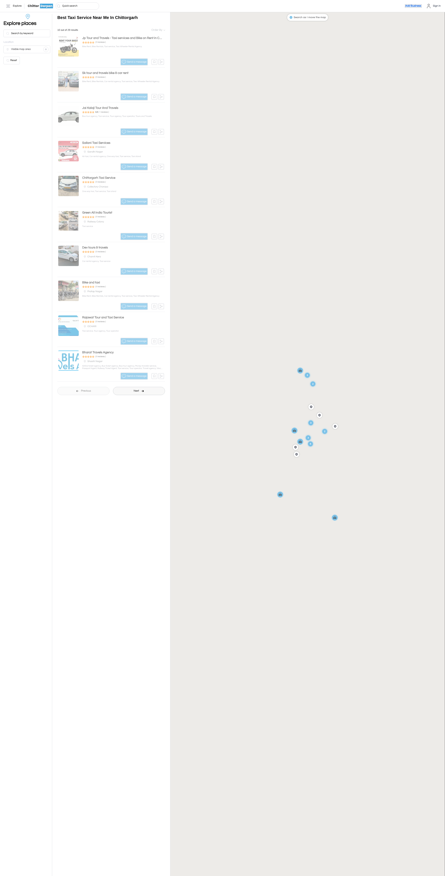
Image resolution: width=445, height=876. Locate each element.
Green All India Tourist (97, 212)
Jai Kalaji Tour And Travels (100, 108)
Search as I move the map (310, 17)
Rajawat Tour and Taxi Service (103, 317)
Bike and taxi (91, 282)
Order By (156, 30)
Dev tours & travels (95, 247)
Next (136, 391)
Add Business (413, 6)
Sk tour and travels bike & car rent (105, 73)
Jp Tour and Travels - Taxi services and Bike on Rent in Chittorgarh (127, 38)
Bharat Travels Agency (98, 352)
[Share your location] (45, 49)
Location (8, 42)
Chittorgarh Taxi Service (98, 177)
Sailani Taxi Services (96, 142)
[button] (154, 62)
